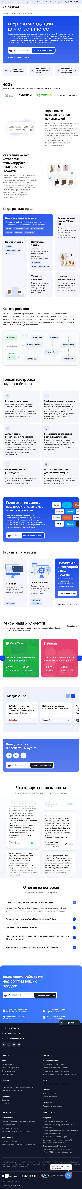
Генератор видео (8, 1125)
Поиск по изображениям (11, 1068)
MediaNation (17, 1185)
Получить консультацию (43, 50)
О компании (6, 1100)
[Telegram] (19, 1044)
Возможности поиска (10, 1141)
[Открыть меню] (78, 7)
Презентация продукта (19, 57)
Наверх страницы (71, 1023)
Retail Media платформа (10, 1128)
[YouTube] (14, 1044)
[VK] (4, 1044)
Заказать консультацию (32, 535)
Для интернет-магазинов (11, 1084)
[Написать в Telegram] (9, 755)
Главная (5, 13)
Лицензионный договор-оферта (55, 1137)
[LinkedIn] (9, 1044)
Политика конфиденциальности (55, 1121)
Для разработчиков (50, 1093)
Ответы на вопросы (50, 1097)
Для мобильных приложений (12, 1091)
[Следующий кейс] (79, 658)
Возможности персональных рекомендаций (18, 1144)
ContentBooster (7, 1074)
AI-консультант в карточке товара (56, 1071)
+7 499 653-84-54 (73, 2)
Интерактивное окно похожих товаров (16, 1131)
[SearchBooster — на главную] (41, 1028)
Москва (42, 2)
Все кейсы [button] (71, 626)
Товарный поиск (8, 1064)
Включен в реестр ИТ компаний (55, 1146)
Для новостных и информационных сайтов (18, 1087)
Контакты (5, 1103)
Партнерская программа (52, 1106)
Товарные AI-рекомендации (53, 1064)
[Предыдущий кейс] (2, 658)
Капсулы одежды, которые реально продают (60, 1074)
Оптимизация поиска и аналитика (55, 1084)
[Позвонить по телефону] (23, 755)
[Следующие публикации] (73, 696)
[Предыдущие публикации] (68, 696)
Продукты (13, 13)
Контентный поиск (8, 1071)
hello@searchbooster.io (14, 1038)
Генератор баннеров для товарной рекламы (18, 1121)
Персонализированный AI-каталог (55, 1068)
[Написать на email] (16, 755)
